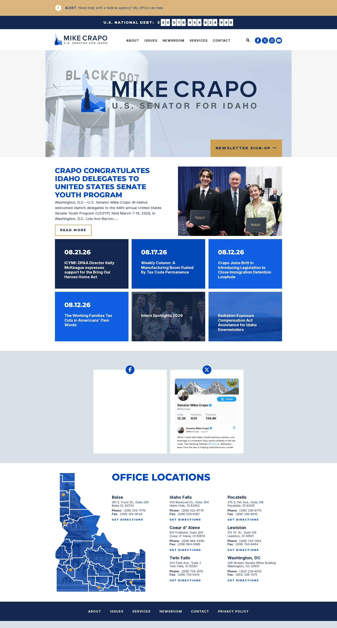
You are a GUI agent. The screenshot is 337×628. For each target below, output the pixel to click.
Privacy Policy (233, 611)
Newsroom (173, 40)
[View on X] (234, 428)
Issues (150, 40)
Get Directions (127, 519)
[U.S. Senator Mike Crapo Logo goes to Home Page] (82, 39)
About (132, 40)
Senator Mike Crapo (193, 405)
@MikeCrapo (184, 409)
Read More (73, 230)
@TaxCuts (214, 443)
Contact (222, 40)
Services (199, 40)
